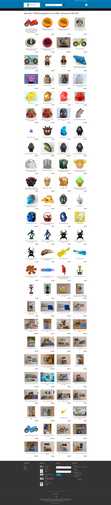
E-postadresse (58, 465)
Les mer (65, 501)
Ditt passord (58, 470)
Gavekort (25, 468)
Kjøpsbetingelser (49, 491)
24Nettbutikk (57, 503)
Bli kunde (25, 466)
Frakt (44, 491)
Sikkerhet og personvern (59, 491)
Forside (25, 9)
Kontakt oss (26, 469)
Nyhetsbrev (67, 491)
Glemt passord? (68, 474)
